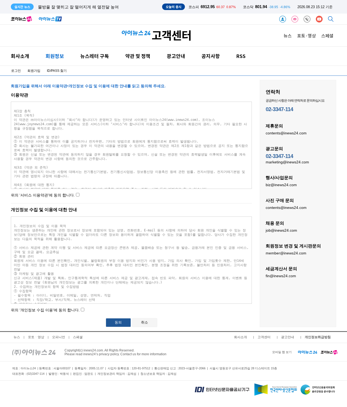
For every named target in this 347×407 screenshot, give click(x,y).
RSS (241, 56)
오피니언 (58, 337)
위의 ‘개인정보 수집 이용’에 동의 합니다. (79, 316)
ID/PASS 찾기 (57, 71)
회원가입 (33, 71)
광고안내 (176, 56)
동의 (118, 322)
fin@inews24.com (281, 276)
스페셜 (327, 35)
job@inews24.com (281, 230)
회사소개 (20, 56)
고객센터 (264, 337)
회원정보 (55, 56)
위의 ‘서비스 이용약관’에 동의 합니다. (43, 195)
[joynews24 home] (329, 352)
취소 (144, 322)
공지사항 (210, 56)
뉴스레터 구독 (94, 56)
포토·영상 (306, 35)
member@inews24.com (286, 253)
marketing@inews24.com (287, 162)
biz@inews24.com (281, 185)
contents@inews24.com (286, 133)
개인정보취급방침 (318, 337)
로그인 (16, 71)
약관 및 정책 (137, 56)
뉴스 (288, 35)
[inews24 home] (34, 352)
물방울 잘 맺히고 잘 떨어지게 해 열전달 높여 (78, 7)
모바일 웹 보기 (282, 352)
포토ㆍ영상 (36, 337)
